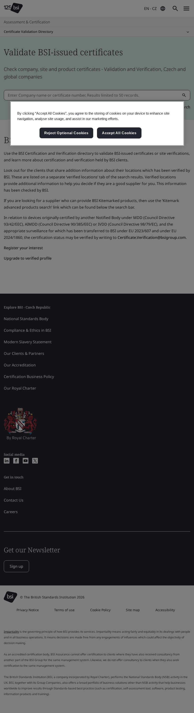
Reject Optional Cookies (66, 133)
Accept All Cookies (119, 133)
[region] (97, 123)
